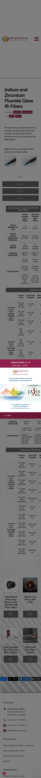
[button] (7, 415)
